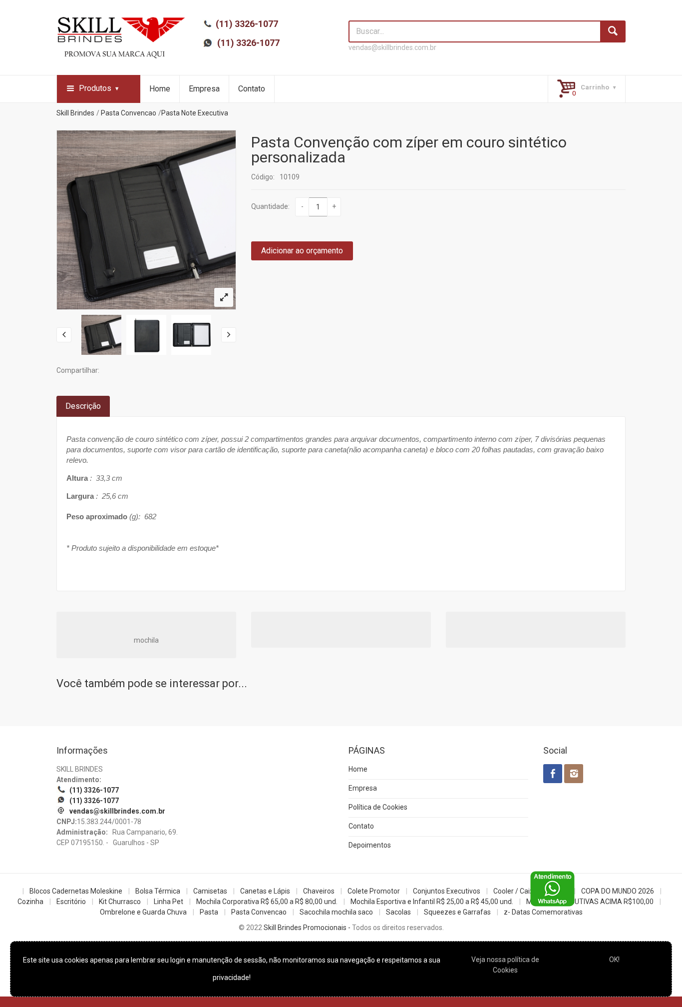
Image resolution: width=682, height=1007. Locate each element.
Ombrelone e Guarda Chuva (143, 912)
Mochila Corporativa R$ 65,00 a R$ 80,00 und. (267, 902)
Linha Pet (168, 902)
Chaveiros (319, 891)
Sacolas (398, 912)
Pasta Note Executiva (194, 113)
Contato (251, 88)
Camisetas (210, 891)
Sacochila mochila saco (336, 912)
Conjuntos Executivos (446, 891)
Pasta (209, 912)
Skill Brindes (75, 113)
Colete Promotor (373, 891)
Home (159, 88)
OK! (614, 960)
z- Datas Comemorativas (543, 912)
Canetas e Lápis (265, 891)
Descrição (83, 406)
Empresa (204, 88)
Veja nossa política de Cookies (505, 965)
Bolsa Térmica (157, 891)
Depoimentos (369, 845)
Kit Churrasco (120, 902)
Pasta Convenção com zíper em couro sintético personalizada (409, 149)
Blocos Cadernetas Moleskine (75, 891)
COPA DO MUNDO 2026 (617, 891)
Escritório (71, 902)
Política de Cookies (377, 807)
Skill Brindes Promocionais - (307, 928)
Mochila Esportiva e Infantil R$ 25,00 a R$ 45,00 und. (431, 902)
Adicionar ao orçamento (302, 250)
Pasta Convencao (128, 113)
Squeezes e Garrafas (457, 912)
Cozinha (30, 902)
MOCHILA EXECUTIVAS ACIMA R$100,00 (590, 902)
